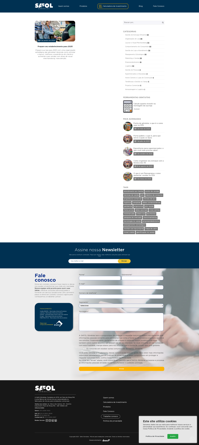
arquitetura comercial (133, 199)
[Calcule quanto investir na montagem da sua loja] (143, 106)
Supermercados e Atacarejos (136, 74)
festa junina (128, 210)
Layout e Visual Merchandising (137, 42)
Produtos (83, 6)
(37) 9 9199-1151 (44, 415)
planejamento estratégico (134, 225)
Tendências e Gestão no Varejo (137, 81)
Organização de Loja (133, 39)
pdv (142, 195)
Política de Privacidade (155, 436)
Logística (129, 66)
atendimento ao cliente (133, 191)
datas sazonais (141, 210)
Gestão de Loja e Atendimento (137, 50)
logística (127, 202)
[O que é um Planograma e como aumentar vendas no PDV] (143, 175)
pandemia (128, 206)
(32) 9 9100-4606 (46, 413)
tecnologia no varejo (132, 221)
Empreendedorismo (133, 62)
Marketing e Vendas (133, 58)
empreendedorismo (151, 221)
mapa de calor (151, 228)
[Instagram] (50, 420)
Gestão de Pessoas (133, 70)
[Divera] (106, 440)
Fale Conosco (158, 6)
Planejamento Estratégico (135, 54)
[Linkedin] (53, 420)
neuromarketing (150, 217)
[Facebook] (47, 420)
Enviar (124, 261)
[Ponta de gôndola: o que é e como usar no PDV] (143, 126)
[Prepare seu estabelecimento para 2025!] (55, 40)
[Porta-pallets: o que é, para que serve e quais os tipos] (143, 138)
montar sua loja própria (133, 228)
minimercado (129, 214)
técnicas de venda (131, 195)
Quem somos (63, 6)
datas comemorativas (151, 202)
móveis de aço (150, 199)
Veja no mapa (39, 407)
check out (141, 214)
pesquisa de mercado (132, 217)
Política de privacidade (112, 421)
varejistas (137, 202)
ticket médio (129, 232)
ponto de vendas (152, 191)
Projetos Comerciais (133, 85)
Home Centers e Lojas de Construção (139, 77)
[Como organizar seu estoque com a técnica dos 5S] (143, 163)
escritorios (151, 214)
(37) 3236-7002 (44, 410)
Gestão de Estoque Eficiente (137, 35)
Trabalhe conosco (110, 416)
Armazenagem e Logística (135, 89)
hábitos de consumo (154, 195)
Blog (141, 6)
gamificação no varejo (145, 232)
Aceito (173, 436)
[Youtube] (56, 420)
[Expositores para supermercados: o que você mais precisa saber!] (143, 150)
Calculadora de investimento (115, 6)
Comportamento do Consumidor (138, 46)
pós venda (149, 206)
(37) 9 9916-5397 (50, 417)
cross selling (154, 210)
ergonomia (138, 206)
